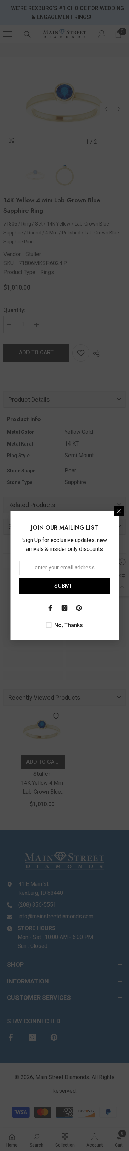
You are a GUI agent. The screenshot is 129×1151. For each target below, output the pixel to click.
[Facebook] (50, 608)
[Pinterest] (79, 608)
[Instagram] (64, 608)
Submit (64, 586)
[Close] (119, 511)
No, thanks (68, 625)
